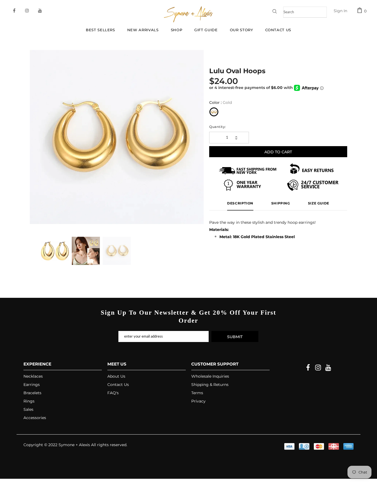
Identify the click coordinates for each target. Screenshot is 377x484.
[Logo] (188, 14)
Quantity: (217, 127)
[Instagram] (318, 368)
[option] (117, 137)
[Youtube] (328, 368)
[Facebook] (308, 368)
